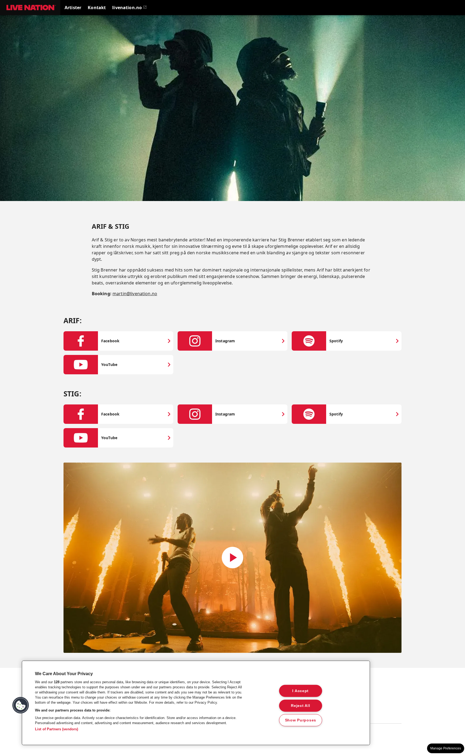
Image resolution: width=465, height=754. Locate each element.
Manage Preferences (445, 748)
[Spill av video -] (232, 557)
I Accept (300, 691)
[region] (196, 702)
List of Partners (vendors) (56, 729)
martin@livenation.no (134, 294)
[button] (30, 7)
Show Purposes (300, 720)
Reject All (300, 705)
